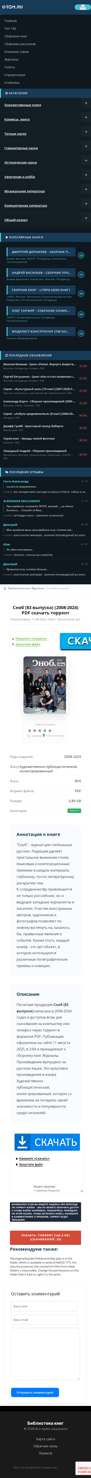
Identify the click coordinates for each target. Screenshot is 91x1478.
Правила (45, 1453)
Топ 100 (10, 28)
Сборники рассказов (20, 44)
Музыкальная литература (24, 191)
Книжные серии (16, 52)
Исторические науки (20, 162)
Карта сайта (45, 1439)
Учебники (11, 82)
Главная (10, 21)
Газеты (9, 67)
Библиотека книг (19, 588)
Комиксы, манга (17, 119)
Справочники (14, 75)
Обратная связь (45, 1446)
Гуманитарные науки (21, 148)
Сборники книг (15, 36)
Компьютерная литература (25, 205)
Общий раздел (16, 220)
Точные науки (15, 134)
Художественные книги (22, 105)
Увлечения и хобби (19, 177)
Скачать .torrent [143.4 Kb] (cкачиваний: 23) (45, 1237)
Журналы (11, 59)
